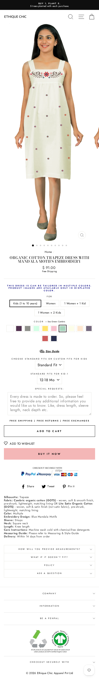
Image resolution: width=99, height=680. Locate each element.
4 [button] (45, 246)
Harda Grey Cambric (27, 328)
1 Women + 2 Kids (49, 312)
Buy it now (49, 454)
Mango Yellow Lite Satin (45, 328)
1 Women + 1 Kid (75, 303)
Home (48, 252)
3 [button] (41, 246)
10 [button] (67, 246)
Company (50, 593)
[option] (49, 5)
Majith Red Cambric (45, 338)
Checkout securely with (49, 661)
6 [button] (52, 246)
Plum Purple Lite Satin (18, 328)
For (49, 296)
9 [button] (63, 246)
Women (50, 303)
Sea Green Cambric (62, 328)
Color (49, 321)
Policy (49, 565)
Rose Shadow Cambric (53, 328)
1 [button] (33, 246)
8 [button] (59, 246)
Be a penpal (49, 618)
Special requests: (49, 389)
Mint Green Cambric (36, 328)
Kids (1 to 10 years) (25, 303)
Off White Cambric (71, 328)
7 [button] (56, 246)
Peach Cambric (80, 328)
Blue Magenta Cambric (88, 328)
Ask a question (49, 573)
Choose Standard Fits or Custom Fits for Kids (49, 359)
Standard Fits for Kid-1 (50, 374)
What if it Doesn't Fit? (49, 557)
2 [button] (37, 246)
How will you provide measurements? (49, 548)
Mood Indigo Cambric (53, 338)
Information (49, 605)
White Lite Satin (10, 328)
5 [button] (48, 246)
